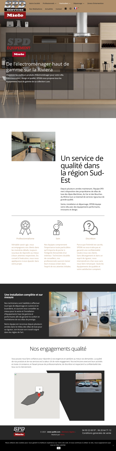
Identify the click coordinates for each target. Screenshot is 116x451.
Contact (59, 9)
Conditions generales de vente (96, 433)
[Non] (113, 445)
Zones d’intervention (95, 3)
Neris (62, 434)
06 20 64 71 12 (104, 430)
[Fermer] (39, 389)
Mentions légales (68, 432)
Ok (59, 448)
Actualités (49, 9)
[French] (76, 9)
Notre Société (34, 3)
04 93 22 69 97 (89, 430)
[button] (39, 395)
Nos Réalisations (35, 9)
